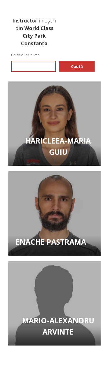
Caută (77, 66)
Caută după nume (25, 55)
